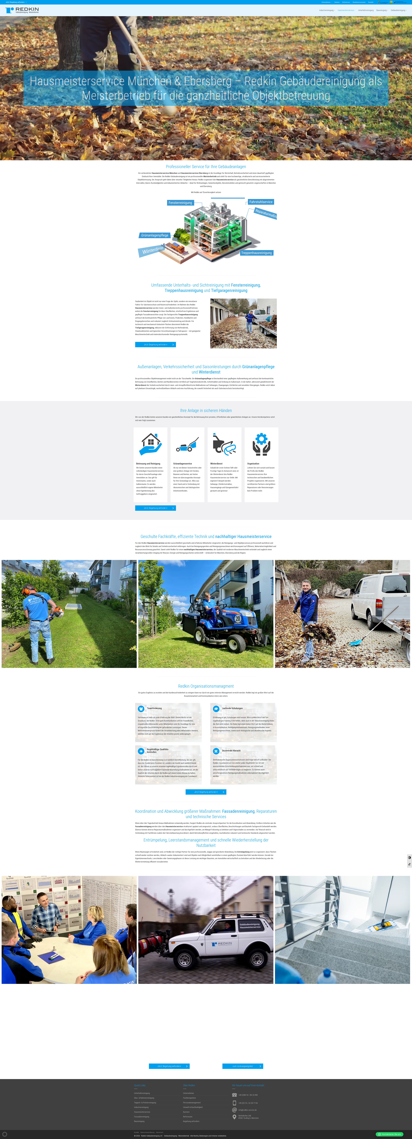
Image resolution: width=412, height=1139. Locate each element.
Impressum (159, 1132)
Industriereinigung (326, 10)
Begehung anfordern (191, 1121)
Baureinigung (381, 10)
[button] (4, 1134)
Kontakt (370, 2)
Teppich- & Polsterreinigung (145, 1102)
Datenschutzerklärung (147, 1132)
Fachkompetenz (189, 1098)
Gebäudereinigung (398, 10)
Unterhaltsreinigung (366, 10)
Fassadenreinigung (141, 1116)
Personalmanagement (192, 1102)
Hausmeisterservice (346, 10)
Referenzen (346, 2)
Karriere (337, 2)
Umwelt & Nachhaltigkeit (193, 1107)
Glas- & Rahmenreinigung (144, 1098)
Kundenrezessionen (359, 2)
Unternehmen (326, 2)
